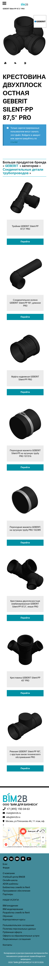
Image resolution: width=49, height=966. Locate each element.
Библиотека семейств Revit (16, 887)
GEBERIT (11, 166)
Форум (6, 867)
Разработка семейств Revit (16, 912)
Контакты (7, 945)
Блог (5, 864)
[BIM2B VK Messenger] (17, 861)
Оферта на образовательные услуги (21, 935)
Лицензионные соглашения (17, 939)
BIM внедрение (10, 905)
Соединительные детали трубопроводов (23, 171)
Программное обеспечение (16, 890)
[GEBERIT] (40, 21)
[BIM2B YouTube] (29, 861)
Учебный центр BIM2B (14, 877)
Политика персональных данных (19, 929)
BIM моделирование (13, 909)
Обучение (8, 916)
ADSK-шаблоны (10, 884)
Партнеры (8, 894)
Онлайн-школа (10, 880)
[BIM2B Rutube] (23, 861)
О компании (9, 873)
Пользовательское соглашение (18, 925)
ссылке (14, 142)
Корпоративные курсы (14, 919)
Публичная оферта (12, 932)
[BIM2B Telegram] (6, 861)
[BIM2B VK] (11, 861)
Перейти (25, 241)
